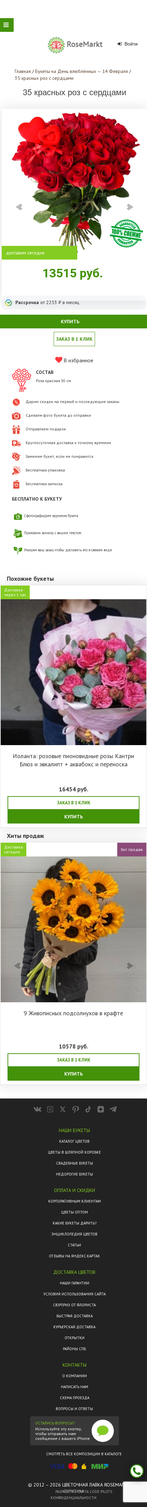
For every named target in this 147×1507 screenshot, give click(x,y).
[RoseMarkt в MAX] (50, 1109)
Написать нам (74, 1386)
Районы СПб (74, 1348)
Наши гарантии (74, 1283)
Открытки (74, 1337)
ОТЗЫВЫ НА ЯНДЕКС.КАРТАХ (74, 1256)
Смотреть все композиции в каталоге (84, 1454)
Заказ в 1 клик (74, 339)
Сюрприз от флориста (74, 1305)
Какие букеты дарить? (74, 1223)
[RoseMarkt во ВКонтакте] (37, 1109)
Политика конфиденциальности (73, 1494)
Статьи (74, 1245)
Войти (130, 44)
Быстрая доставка (74, 1316)
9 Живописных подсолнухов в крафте (73, 1013)
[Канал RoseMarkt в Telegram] (113, 1109)
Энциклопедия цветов (74, 1234)
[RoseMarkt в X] (63, 1109)
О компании (74, 1375)
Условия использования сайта (74, 1294)
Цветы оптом (74, 1212)
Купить (73, 817)
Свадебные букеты (74, 1163)
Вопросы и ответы (74, 1408)
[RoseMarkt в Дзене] (101, 1109)
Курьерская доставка (74, 1326)
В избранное (77, 360)
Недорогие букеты (74, 1174)
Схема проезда (74, 1397)
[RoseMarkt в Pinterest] (75, 1109)
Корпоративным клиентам (74, 1201)
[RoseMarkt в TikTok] (88, 1109)
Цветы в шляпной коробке (74, 1152)
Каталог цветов (74, 1141)
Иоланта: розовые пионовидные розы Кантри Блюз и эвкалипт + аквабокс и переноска (73, 760)
